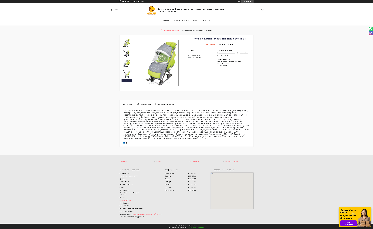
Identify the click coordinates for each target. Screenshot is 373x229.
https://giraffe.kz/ (125, 200)
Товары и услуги (180, 20)
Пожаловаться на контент (196, 227)
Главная (166, 20)
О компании (194, 161)
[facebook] (124, 143)
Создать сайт (134, 1)
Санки (178, 30)
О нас (195, 20)
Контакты (206, 20)
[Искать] (111, 10)
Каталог (158, 161)
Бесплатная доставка (225, 50)
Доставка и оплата (231, 161)
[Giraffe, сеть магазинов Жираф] (151, 10)
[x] (126, 143)
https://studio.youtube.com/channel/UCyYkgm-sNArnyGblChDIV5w (146, 214)
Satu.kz (196, 225)
